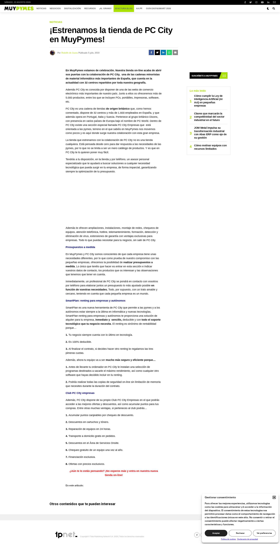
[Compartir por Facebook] (151, 52)
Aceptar (216, 533)
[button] (274, 497)
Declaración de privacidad (247, 539)
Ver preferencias (264, 533)
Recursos (90, 8)
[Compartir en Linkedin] (163, 52)
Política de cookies (228, 539)
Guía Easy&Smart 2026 (158, 8)
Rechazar (240, 533)
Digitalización (72, 8)
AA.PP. (139, 8)
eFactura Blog (124, 8)
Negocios (55, 8)
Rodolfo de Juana (69, 53)
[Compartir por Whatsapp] (169, 52)
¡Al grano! (105, 8)
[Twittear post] (157, 52)
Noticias (41, 8)
